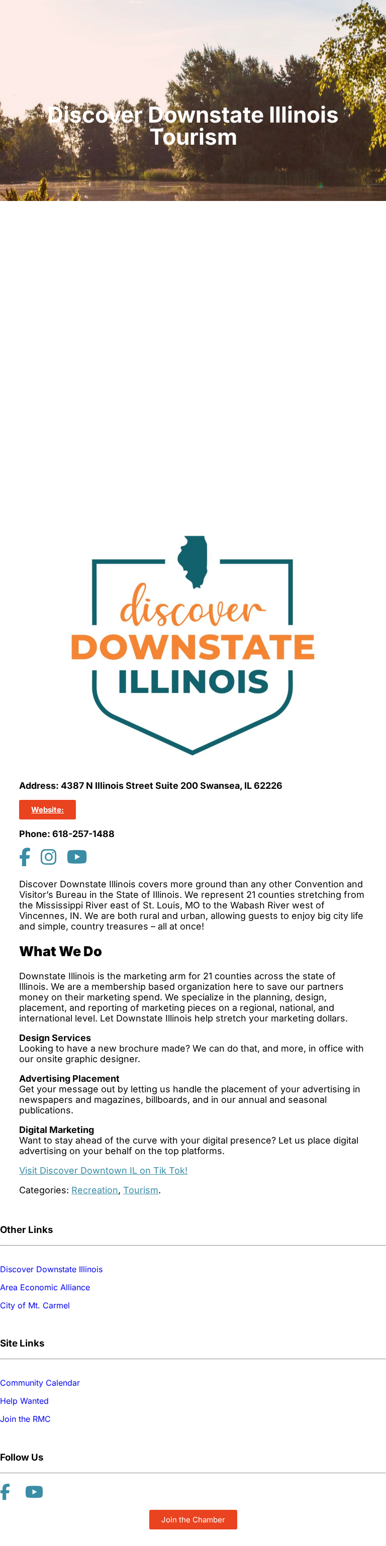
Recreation (94, 1190)
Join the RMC (25, 1419)
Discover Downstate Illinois (51, 1269)
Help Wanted (24, 1401)
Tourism (140, 1190)
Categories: (44, 1190)
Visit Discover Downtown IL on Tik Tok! (103, 1170)
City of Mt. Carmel (35, 1305)
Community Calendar (40, 1383)
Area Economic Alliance (45, 1287)
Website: (47, 809)
